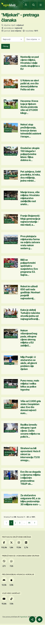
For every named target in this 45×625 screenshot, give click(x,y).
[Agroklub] (9, 4)
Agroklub (23, 617)
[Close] (33, 5)
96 (29, 523)
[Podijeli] (32, 619)
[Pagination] (35, 522)
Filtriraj (5, 46)
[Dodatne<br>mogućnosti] (39, 619)
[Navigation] (41, 5)
